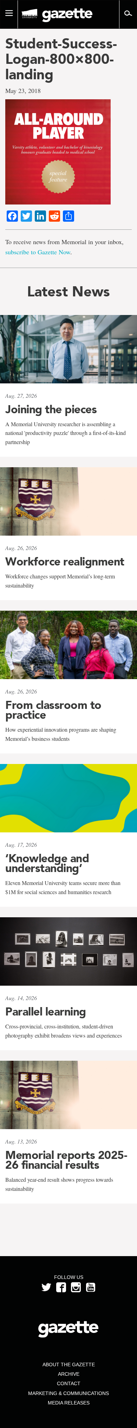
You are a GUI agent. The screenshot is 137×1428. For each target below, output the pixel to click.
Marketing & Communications (68, 1393)
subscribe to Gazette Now (37, 252)
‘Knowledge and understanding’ (47, 863)
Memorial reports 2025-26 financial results (66, 1160)
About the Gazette (69, 1364)
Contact (68, 1383)
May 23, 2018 (23, 90)
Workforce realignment (64, 561)
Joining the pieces (51, 409)
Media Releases (69, 1403)
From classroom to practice (53, 710)
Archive (68, 1374)
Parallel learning (45, 1012)
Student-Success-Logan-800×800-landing (61, 59)
